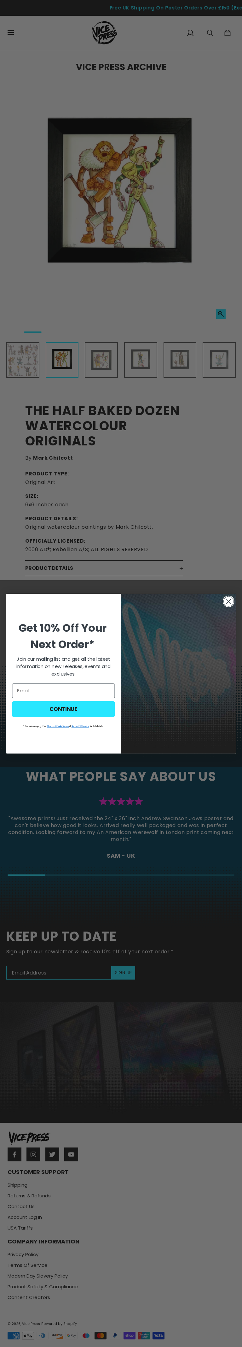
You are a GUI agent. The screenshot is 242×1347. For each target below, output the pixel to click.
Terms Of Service (80, 725)
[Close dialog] (228, 601)
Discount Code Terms (58, 725)
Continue (63, 708)
